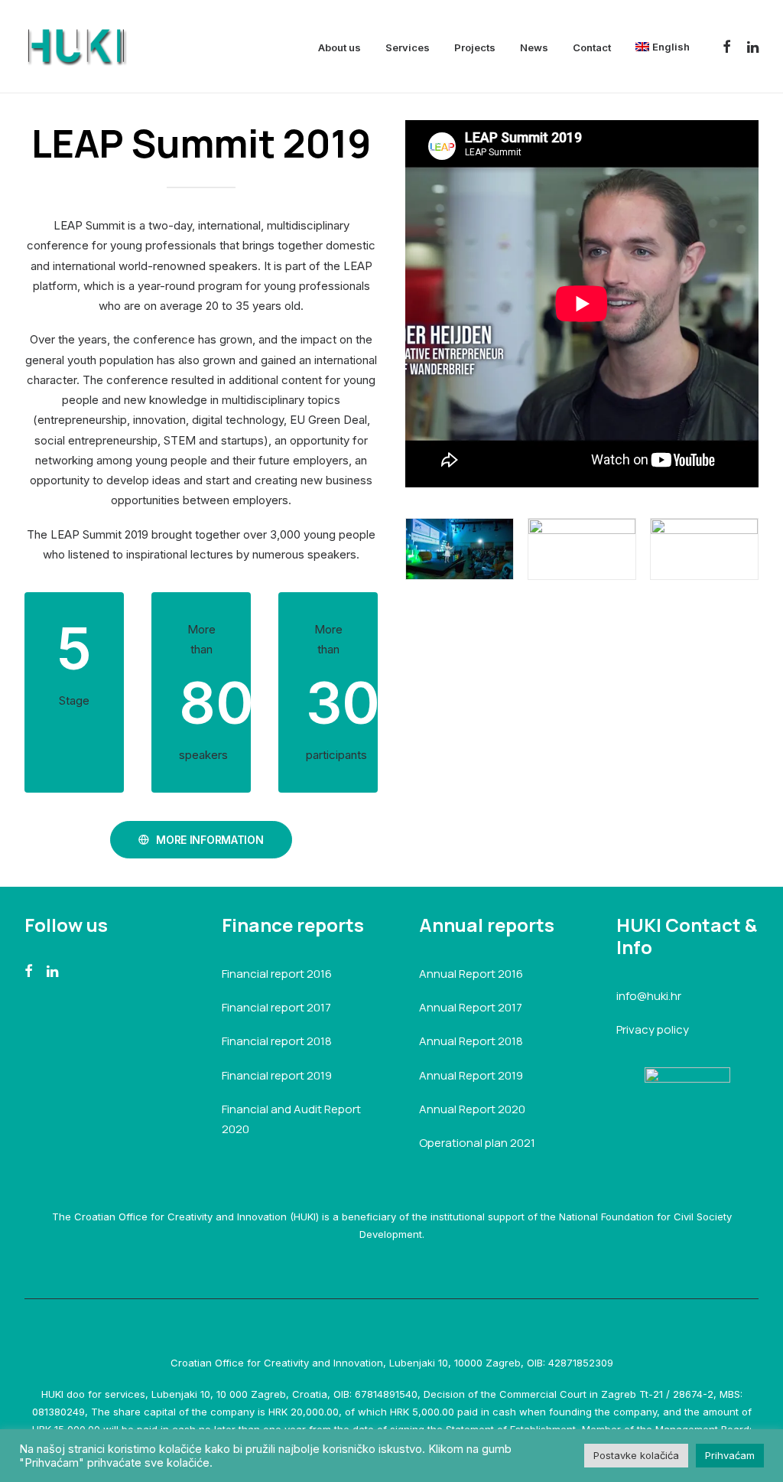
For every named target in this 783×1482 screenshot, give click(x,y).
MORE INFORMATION (210, 839)
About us (339, 47)
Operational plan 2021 (477, 1143)
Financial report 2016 (277, 974)
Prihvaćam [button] (730, 1455)
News (534, 47)
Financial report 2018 (277, 1041)
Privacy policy (652, 1029)
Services (407, 47)
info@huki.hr (648, 996)
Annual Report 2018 (471, 1041)
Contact (592, 47)
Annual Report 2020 (472, 1109)
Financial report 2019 (277, 1075)
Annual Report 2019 (471, 1075)
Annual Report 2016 (471, 974)
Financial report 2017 (276, 1007)
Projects (474, 47)
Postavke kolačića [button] (636, 1455)
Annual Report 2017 (470, 1007)
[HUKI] (75, 47)
